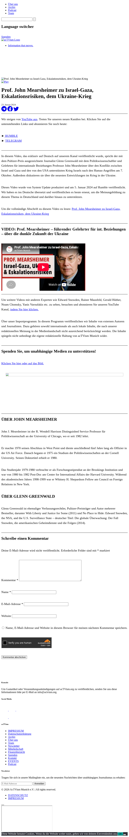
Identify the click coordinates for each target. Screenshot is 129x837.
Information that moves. (20, 45)
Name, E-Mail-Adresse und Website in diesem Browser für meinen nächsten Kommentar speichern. (66, 628)
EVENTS (13, 761)
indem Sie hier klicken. (24, 309)
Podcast (12, 10)
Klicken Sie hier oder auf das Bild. (22, 363)
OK (120, 834)
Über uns (13, 4)
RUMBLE (11, 136)
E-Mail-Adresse (12, 604)
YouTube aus (29, 119)
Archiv (11, 7)
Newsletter (13, 746)
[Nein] (124, 834)
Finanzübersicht (16, 752)
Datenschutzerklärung (19, 733)
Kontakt (12, 758)
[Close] (2, 804)
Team (11, 13)
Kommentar (9, 580)
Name (6, 592)
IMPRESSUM (16, 730)
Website (6, 616)
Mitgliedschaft (15, 749)
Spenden (6, 36)
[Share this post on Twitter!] (16, 110)
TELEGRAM (13, 140)
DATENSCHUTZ (18, 795)
